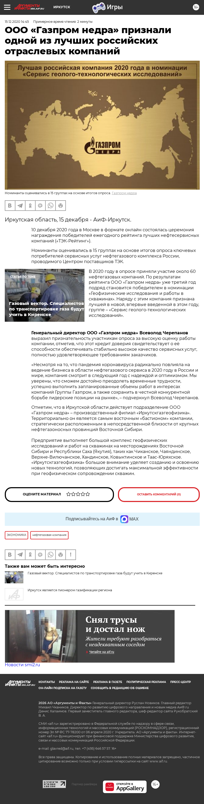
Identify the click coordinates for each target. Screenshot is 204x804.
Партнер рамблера (84, 784)
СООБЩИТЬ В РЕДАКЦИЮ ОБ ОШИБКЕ (120, 688)
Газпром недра (124, 193)
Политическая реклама (146, 682)
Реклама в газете (107, 682)
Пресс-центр (180, 682)
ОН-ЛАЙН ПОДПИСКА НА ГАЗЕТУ (63, 688)
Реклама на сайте (74, 682)
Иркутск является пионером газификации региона (70, 590)
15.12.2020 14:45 (17, 22)
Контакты (47, 682)
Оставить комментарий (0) (159, 494)
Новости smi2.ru (22, 664)
